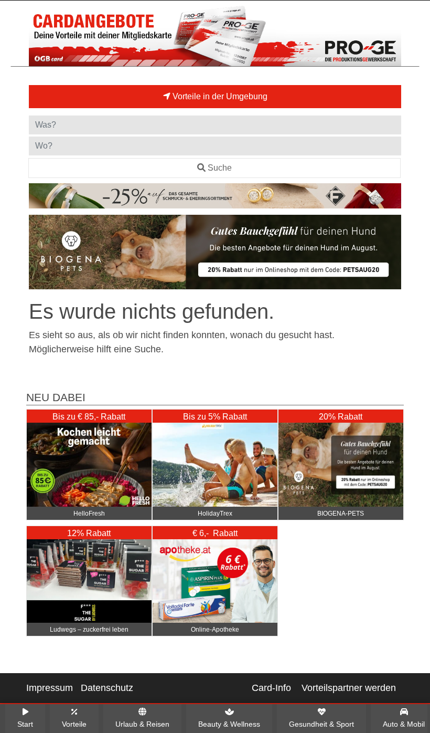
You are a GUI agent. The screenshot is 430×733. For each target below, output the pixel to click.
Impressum (49, 688)
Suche (220, 167)
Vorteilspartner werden (349, 688)
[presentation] (39, 254)
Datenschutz (107, 688)
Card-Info (271, 688)
